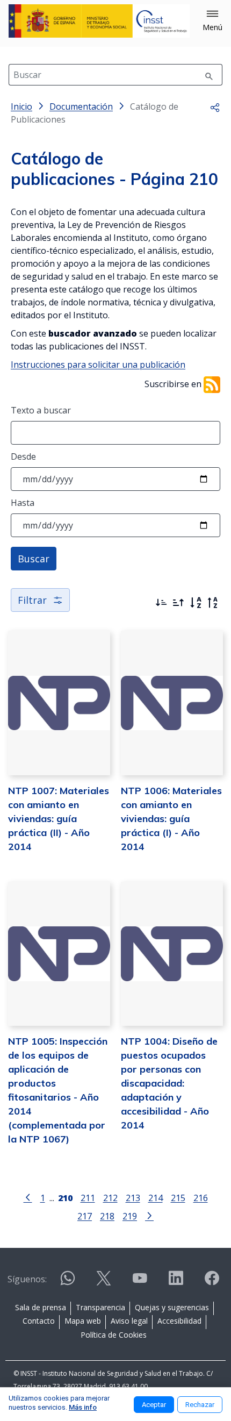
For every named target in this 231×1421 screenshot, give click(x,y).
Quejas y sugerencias (172, 1307)
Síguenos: (27, 1279)
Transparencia (100, 1307)
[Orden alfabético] (195, 603)
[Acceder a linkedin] (175, 1282)
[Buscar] (209, 75)
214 (155, 1197)
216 (200, 1197)
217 (84, 1216)
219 (129, 1216)
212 (110, 1197)
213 (133, 1197)
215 (178, 1197)
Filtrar (32, 600)
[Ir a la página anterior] (28, 1196)
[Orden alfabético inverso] (212, 603)
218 (107, 1216)
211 (88, 1197)
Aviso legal (129, 1321)
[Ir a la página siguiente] (149, 1215)
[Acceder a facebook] (211, 1282)
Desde (23, 456)
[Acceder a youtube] (139, 1282)
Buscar (33, 558)
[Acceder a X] (103, 1282)
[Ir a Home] (99, 21)
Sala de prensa (40, 1307)
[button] (212, 21)
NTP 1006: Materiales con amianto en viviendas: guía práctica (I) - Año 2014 (171, 818)
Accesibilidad (179, 1321)
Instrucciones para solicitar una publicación (98, 364)
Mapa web (82, 1321)
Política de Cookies (114, 1335)
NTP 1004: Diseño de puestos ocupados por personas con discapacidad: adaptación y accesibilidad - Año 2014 (169, 1083)
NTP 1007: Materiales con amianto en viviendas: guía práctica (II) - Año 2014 (58, 818)
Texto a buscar (41, 410)
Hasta (22, 503)
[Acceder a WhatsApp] (67, 1282)
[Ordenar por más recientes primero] (161, 603)
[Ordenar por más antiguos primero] (178, 603)
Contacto (39, 1321)
